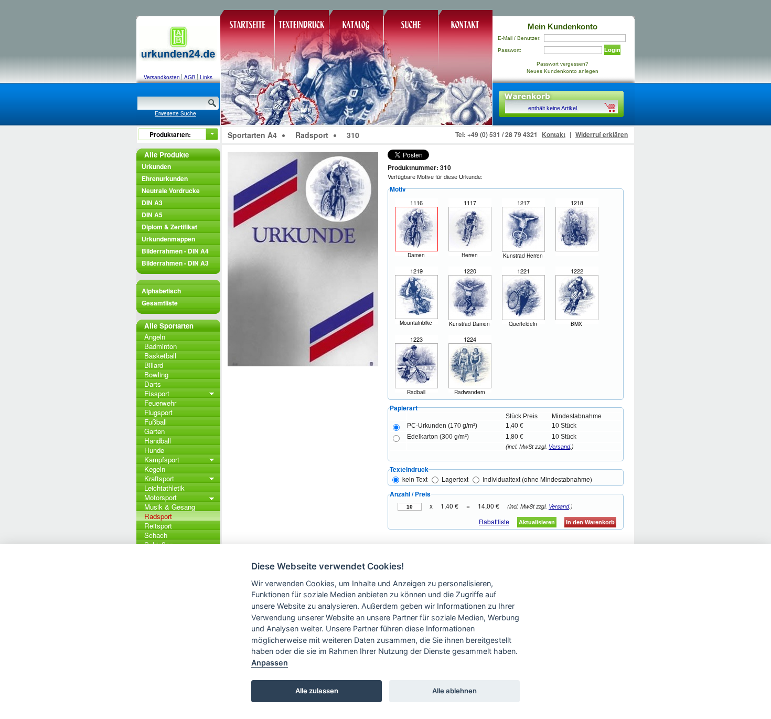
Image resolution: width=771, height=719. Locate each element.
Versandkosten (162, 77)
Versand (559, 446)
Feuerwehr (160, 403)
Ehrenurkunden (165, 178)
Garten (154, 431)
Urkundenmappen (168, 239)
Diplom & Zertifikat (169, 226)
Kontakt (553, 134)
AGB (190, 77)
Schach (155, 535)
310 (353, 135)
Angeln (154, 337)
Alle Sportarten (169, 326)
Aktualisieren (536, 522)
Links (206, 77)
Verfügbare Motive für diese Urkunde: (435, 176)
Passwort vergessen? (562, 64)
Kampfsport (161, 459)
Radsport (158, 516)
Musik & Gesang (169, 507)
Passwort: (509, 50)
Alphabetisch (161, 290)
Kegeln (154, 469)
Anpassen (269, 662)
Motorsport (160, 497)
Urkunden (156, 166)
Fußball (155, 422)
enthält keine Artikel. (553, 108)
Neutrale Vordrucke (171, 190)
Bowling (156, 374)
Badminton (160, 346)
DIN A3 (152, 202)
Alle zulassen (316, 690)
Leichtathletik (164, 488)
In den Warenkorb (590, 522)
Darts (152, 384)
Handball (157, 441)
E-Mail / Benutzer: (519, 38)
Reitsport (158, 526)
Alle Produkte (166, 155)
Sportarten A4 (252, 135)
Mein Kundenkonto (562, 26)
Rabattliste (494, 521)
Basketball (160, 356)
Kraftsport (159, 478)
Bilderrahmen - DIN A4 (175, 251)
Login (612, 50)
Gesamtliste (160, 303)
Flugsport (158, 412)
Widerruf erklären (601, 134)
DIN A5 (152, 214)
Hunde (154, 450)
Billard (153, 365)
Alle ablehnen (454, 690)
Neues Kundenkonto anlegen (562, 71)
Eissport (156, 393)
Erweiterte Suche (175, 113)
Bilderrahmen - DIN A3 (175, 263)
